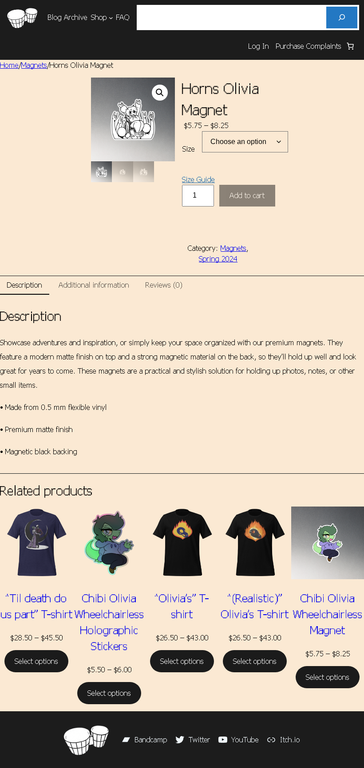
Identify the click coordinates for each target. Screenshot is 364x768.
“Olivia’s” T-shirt (182, 606)
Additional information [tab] (94, 284)
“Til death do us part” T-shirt (36, 606)
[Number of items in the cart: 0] (350, 46)
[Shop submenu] (111, 18)
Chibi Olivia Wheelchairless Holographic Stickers (109, 622)
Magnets (34, 65)
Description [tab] (24, 284)
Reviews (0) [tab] (164, 284)
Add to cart (247, 195)
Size (188, 148)
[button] (160, 93)
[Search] (342, 17)
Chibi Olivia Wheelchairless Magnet (328, 614)
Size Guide (198, 179)
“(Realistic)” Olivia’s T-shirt (255, 606)
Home (9, 65)
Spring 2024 (218, 258)
